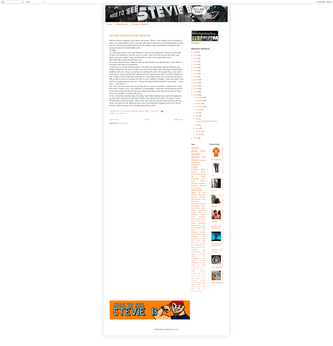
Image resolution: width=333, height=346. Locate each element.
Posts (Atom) (123, 123)
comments (194, 291)
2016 (196, 71)
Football (193, 252)
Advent (203, 185)
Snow (204, 260)
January (198, 134)
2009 (196, 92)
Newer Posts (114, 119)
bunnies (194, 183)
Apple (204, 249)
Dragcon (203, 271)
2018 (196, 64)
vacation (202, 197)
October (198, 104)
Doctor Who (195, 241)
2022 (196, 55)
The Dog (202, 195)
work (193, 181)
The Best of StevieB (140, 24)
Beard (193, 219)
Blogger (176, 329)
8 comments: (154, 111)
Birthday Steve (198, 169)
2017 (196, 67)
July (197, 113)
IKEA (192, 245)
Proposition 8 (196, 258)
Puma (193, 234)
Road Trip (196, 212)
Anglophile (194, 267)
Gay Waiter (201, 219)
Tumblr (193, 284)
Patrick (193, 256)
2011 (196, 86)
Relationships (196, 190)
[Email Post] (161, 111)
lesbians (203, 262)
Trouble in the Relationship (216, 227)
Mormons (202, 210)
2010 (196, 89)
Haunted (198, 276)
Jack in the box (198, 221)
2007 (196, 138)
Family (193, 225)
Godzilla (193, 273)
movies (200, 291)
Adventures (194, 238)
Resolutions (195, 206)
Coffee (203, 267)
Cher (199, 267)
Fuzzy (196, 243)
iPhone (194, 197)
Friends (202, 160)
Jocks (199, 252)
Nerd (204, 252)
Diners (193, 223)
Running (194, 178)
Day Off (202, 204)
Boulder (203, 238)
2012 (196, 83)
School (198, 234)
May (197, 119)
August (198, 110)
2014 (196, 77)
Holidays (194, 167)
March (197, 128)
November (199, 101)
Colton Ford (195, 269)
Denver (193, 210)
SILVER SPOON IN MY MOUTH (129, 35)
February (198, 131)
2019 (196, 61)
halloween (194, 262)
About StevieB (122, 24)
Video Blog (201, 286)
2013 (196, 80)
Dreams (198, 228)
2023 (196, 52)
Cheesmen (195, 204)
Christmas (195, 165)
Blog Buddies (196, 199)
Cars (204, 178)
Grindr (199, 273)
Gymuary (203, 243)
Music (193, 247)
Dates (203, 208)
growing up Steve (198, 175)
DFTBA (193, 271)
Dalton (203, 181)
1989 (204, 236)
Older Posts (179, 119)
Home (109, 24)
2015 (196, 74)
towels (203, 265)
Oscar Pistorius (198, 254)
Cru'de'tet (203, 269)
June (197, 116)
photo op (195, 265)
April (197, 125)
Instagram (198, 245)
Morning (197, 282)
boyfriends (195, 162)
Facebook (202, 223)
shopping (202, 217)
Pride (204, 256)
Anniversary (196, 188)
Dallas (193, 172)
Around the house (120, 113)
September (199, 107)
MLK (204, 245)
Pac (197, 247)
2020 (196, 58)
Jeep (197, 278)
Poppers (203, 282)
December (199, 97)
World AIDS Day (198, 289)
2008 (196, 95)
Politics (203, 232)
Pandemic (194, 232)
